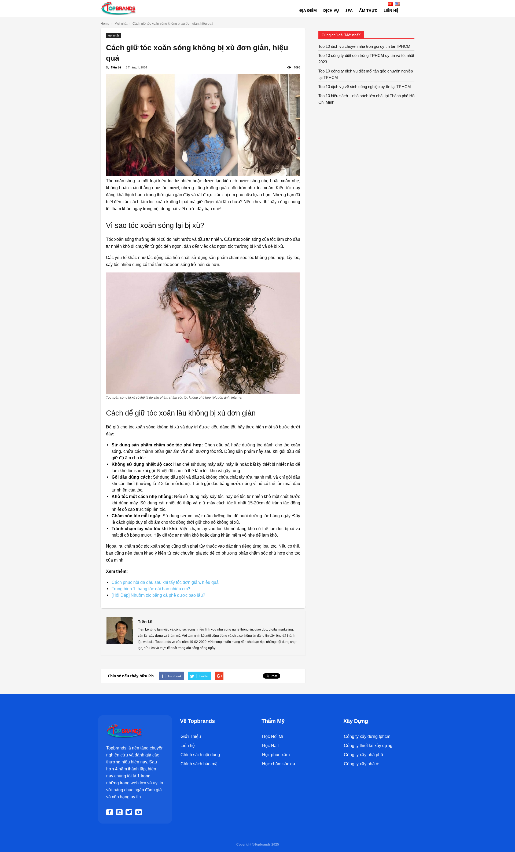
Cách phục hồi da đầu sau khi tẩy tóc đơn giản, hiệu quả (165, 582)
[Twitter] (130, 812)
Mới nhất (113, 35)
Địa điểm (308, 10)
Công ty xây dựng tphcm (367, 736)
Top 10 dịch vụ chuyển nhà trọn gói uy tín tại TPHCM (364, 46)
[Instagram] (120, 812)
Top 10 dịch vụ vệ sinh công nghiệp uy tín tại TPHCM (364, 86)
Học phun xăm (276, 754)
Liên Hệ (391, 10)
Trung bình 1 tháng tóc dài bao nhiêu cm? (151, 588)
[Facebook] (110, 812)
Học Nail (270, 745)
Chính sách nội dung (200, 754)
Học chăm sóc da (278, 763)
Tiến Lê (116, 67)
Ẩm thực (368, 10)
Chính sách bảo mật (200, 763)
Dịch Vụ (331, 10)
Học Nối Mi (272, 736)
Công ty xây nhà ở (361, 763)
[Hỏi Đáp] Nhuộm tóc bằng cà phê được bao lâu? (158, 595)
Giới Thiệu (191, 736)
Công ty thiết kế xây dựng (368, 745)
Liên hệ (188, 745)
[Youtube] (139, 812)
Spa (349, 10)
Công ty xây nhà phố (363, 754)
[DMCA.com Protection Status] (192, 798)
